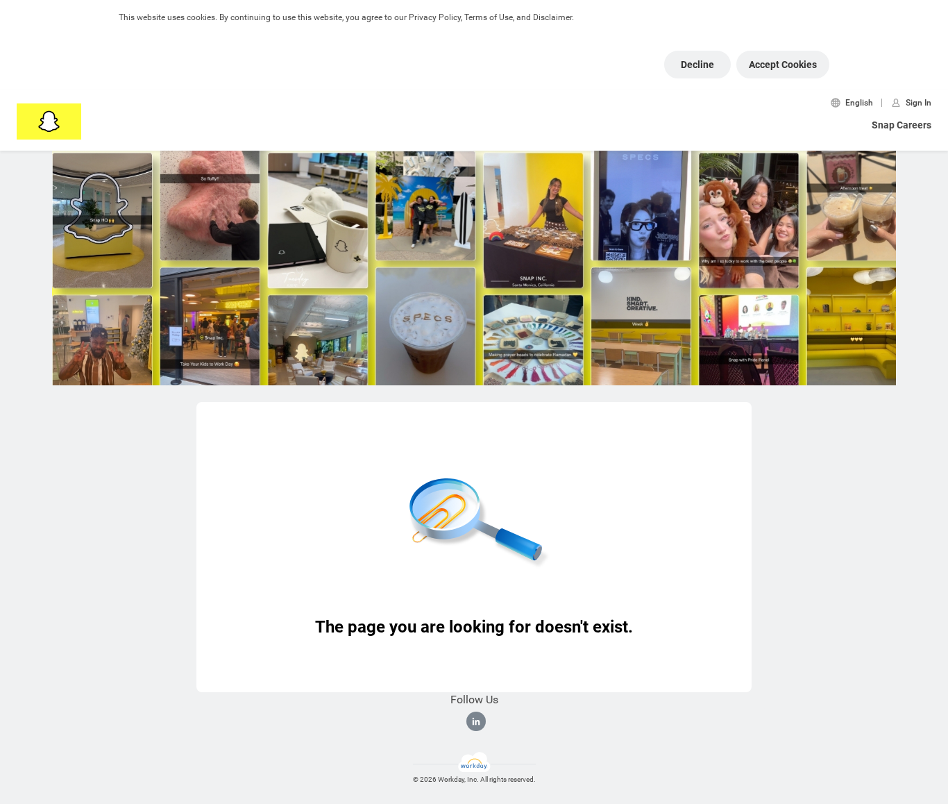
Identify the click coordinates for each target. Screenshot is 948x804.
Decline (697, 64)
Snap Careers (901, 125)
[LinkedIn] (476, 721)
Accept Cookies (783, 64)
